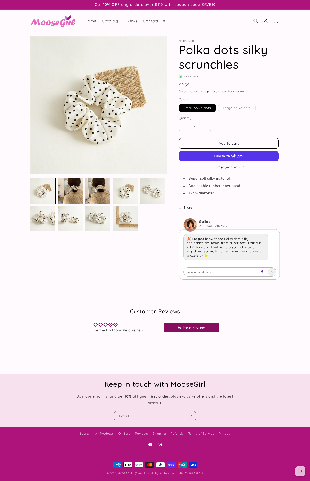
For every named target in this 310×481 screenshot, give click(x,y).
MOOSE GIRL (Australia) (133, 473)
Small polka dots (197, 108)
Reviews (141, 433)
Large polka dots (239, 109)
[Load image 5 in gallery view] (152, 191)
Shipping (207, 91)
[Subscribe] (191, 416)
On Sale (124, 433)
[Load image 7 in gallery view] (70, 218)
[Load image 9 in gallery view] (125, 218)
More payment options (228, 167)
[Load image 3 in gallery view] (97, 191)
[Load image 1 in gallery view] (42, 191)
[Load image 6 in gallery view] (42, 218)
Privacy (224, 433)
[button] (111, 21)
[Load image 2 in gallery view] (70, 191)
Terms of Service (201, 433)
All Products (104, 433)
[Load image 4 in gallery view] (125, 191)
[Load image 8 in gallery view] (97, 218)
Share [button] (187, 207)
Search (85, 433)
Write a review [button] (191, 327)
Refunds (176, 433)
